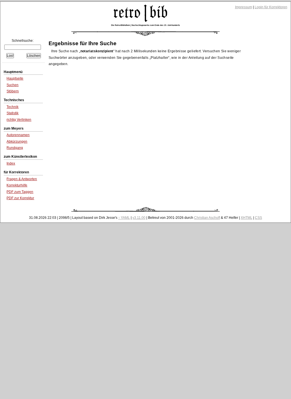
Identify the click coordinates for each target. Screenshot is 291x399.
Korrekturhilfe (17, 185)
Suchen (12, 85)
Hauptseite (15, 78)
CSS (258, 218)
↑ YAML (124, 218)
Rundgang (15, 148)
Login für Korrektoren (271, 7)
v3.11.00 (139, 218)
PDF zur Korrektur (20, 198)
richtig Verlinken (19, 120)
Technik (12, 107)
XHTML (246, 218)
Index (11, 163)
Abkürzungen (17, 142)
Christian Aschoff (207, 218)
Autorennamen (18, 135)
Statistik (12, 113)
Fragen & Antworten (22, 179)
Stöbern (13, 91)
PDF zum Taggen (20, 192)
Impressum (243, 7)
